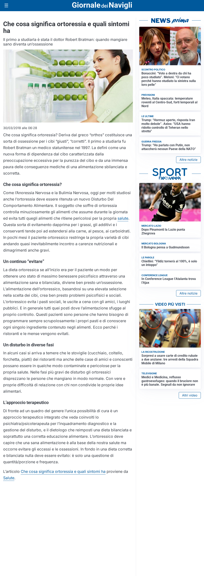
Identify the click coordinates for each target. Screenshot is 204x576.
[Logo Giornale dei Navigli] (102, 5)
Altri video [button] (189, 395)
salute (123, 218)
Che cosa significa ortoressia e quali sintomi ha (63, 471)
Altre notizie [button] (188, 160)
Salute (8, 477)
